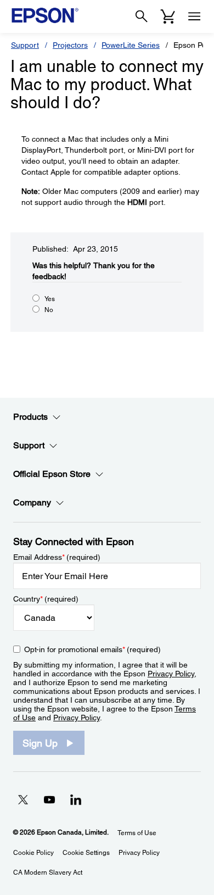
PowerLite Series (131, 45)
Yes (49, 299)
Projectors (70, 45)
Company (32, 502)
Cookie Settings (86, 853)
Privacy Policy (171, 673)
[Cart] (168, 16)
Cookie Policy (33, 853)
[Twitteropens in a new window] (23, 799)
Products (30, 417)
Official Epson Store (52, 474)
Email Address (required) (56, 557)
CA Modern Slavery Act (47, 872)
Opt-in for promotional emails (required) (92, 649)
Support (25, 45)
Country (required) (45, 598)
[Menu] (194, 16)
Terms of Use (136, 833)
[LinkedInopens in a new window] (76, 799)
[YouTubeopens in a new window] (49, 799)
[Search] (141, 16)
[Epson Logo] (45, 15)
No (48, 310)
